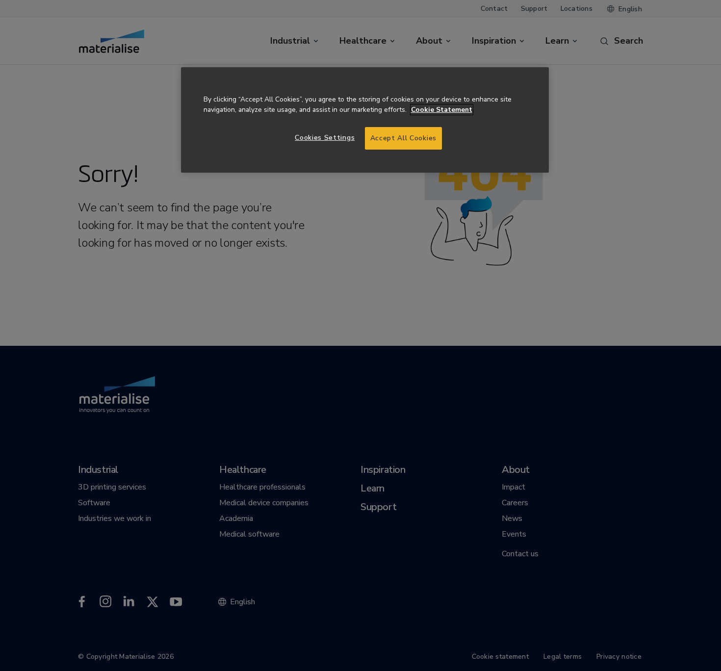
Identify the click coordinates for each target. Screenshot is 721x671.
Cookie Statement (441, 109)
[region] (365, 120)
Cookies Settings (325, 137)
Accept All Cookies (403, 138)
